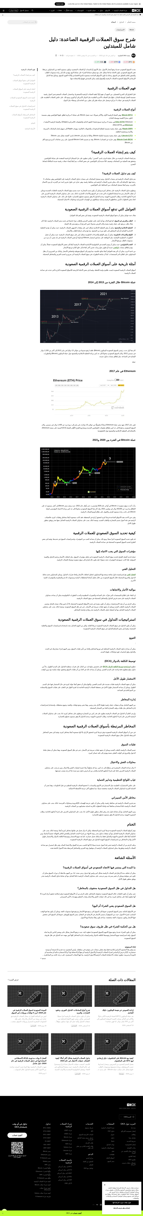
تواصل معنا (132, 1138)
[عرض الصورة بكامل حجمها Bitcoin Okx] (88, 316)
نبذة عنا (133, 1128)
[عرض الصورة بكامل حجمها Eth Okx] (87, 398)
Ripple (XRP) (127, 129)
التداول (121, 22)
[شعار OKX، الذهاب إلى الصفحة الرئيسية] (136, 10)
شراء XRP (68, 1154)
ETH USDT (47, 1138)
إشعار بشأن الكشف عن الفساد (128, 1152)
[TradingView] (97, 1205)
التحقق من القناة (88, 1161)
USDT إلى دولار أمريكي (64, 1173)
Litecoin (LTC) (127, 135)
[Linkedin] (101, 1205)
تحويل (112, 1134)
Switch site (59, 4)
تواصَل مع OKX (88, 1168)
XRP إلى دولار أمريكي (65, 1180)
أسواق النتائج (110, 1158)
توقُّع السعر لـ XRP (45, 1175)
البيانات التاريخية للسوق (86, 1134)
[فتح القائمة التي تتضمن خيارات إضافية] (4, 10)
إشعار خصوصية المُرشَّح (128, 1131)
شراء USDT (68, 1130)
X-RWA (112, 1154)
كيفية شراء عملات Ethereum (45, 1189)
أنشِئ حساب (77, 1213)
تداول (101, 10)
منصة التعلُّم (69, 10)
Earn (112, 1141)
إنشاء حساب (13, 10)
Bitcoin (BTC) (127, 115)
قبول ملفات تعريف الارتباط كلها (122, 1202)
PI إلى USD (68, 1183)
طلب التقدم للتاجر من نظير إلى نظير (84, 1147)
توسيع (44, 958)
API (92, 1131)
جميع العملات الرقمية (107, 1148)
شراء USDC (68, 1134)
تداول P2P (111, 1131)
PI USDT (48, 1141)
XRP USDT (47, 1148)
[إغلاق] (104, 1185)
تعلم (113, 1151)
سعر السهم (110, 1161)
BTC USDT (47, 1134)
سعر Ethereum (46, 1154)
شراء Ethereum (67, 1140)
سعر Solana (47, 1161)
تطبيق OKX (132, 1159)
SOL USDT (47, 1144)
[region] (121, 1198)
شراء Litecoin (67, 1150)
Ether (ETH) (120, 122)
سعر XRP (47, 1164)
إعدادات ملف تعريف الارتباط (121, 1208)
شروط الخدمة (131, 1141)
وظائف (133, 1134)
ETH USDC (47, 1131)
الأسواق (107, 10)
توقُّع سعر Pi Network (44, 1178)
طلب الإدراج (89, 1143)
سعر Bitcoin (47, 1151)
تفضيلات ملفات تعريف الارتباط (129, 1163)
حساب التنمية (92, 10)
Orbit (60, 10)
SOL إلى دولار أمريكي (65, 1176)
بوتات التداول (110, 1144)
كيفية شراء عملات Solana (43, 1193)
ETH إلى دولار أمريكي (65, 1170)
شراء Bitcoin (68, 1137)
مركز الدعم (89, 1158)
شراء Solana (68, 1147)
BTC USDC (47, 1128)
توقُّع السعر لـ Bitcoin (44, 1168)
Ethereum (129, 125)
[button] (32, 10)
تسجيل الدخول (24, 10)
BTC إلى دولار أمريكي (65, 1166)
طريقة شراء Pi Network (43, 1196)
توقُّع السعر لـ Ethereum (43, 1171)
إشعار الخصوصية (130, 1144)
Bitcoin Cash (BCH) (125, 139)
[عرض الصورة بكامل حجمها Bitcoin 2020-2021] (88, 472)
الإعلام (91, 1165)
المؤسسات (80, 10)
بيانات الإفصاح (131, 1148)
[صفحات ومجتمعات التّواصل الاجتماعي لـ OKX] (93, 1205)
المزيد (52, 10)
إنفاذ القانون (132, 1156)
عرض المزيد (14, 980)
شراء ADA (68, 1144)
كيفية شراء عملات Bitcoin (43, 1185)
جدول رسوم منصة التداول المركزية (85, 1138)
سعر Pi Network (45, 1158)
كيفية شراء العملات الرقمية (42, 1181)
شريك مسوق (89, 1128)
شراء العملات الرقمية (120, 10)
